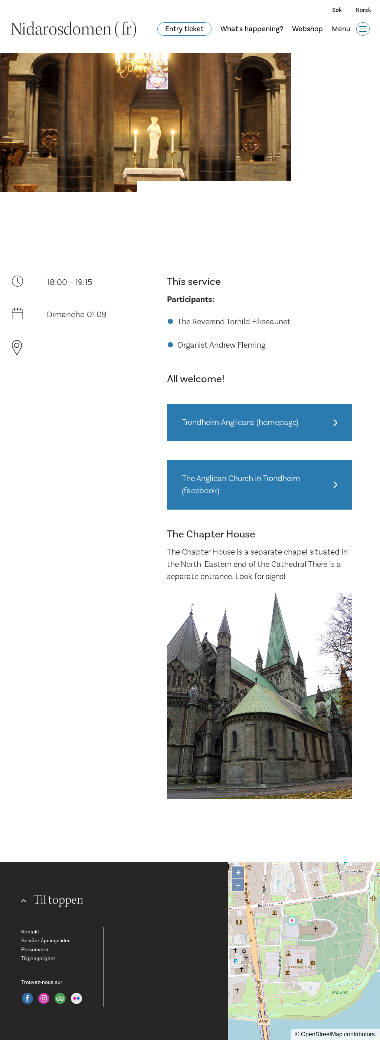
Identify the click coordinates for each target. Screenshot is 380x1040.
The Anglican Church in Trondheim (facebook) (241, 484)
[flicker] (76, 998)
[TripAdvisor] (60, 998)
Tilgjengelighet (38, 958)
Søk (337, 10)
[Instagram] (43, 998)
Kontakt (30, 932)
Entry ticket (184, 29)
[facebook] (27, 998)
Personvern (34, 949)
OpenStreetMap (322, 1034)
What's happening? (251, 29)
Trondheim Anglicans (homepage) (240, 422)
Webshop (307, 29)
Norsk (363, 10)
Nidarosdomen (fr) (73, 29)
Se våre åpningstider (45, 940)
